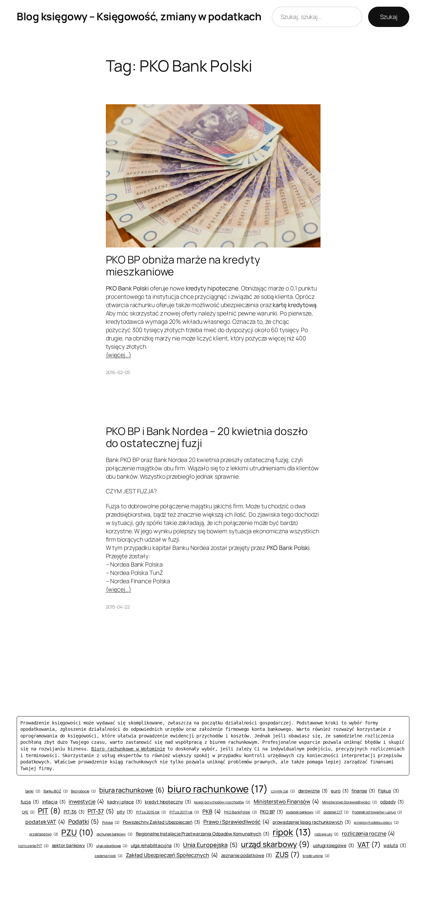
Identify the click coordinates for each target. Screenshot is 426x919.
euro (339, 791)
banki (33, 791)
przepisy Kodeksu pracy (376, 822)
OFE (28, 812)
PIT (49, 811)
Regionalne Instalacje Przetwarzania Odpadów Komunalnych (203, 834)
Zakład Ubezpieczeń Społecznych (172, 855)
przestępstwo (44, 834)
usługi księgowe (333, 845)
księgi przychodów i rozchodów (222, 802)
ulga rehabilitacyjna (155, 845)
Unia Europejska (210, 845)
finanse (363, 791)
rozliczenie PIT (33, 845)
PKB (211, 811)
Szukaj (388, 17)
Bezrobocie (83, 791)
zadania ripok (108, 855)
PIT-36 (74, 812)
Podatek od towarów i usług (377, 812)
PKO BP (271, 812)
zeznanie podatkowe (246, 855)
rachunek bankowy (115, 834)
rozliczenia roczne (368, 833)
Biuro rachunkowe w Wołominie (128, 748)
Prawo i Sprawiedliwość (236, 821)
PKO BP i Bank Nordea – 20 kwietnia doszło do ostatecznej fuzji (207, 437)
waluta (394, 845)
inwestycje (86, 801)
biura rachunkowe (131, 789)
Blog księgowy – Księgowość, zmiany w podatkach (139, 16)
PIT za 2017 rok (184, 812)
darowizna (313, 791)
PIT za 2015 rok (151, 812)
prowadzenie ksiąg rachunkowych (312, 822)
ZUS (287, 854)
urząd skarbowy (275, 844)
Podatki (83, 821)
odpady (392, 802)
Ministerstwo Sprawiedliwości (349, 802)
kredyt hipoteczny (168, 802)
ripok (292, 832)
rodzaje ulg (327, 834)
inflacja (54, 802)
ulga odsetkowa (112, 845)
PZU (77, 832)
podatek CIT (336, 812)
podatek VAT (45, 821)
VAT (368, 844)
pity (125, 812)
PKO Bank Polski (240, 812)
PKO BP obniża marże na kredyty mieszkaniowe (183, 265)
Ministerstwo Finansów (286, 801)
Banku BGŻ (56, 791)
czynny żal (283, 791)
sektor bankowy (72, 845)
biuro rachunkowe (217, 788)
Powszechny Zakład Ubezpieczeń (162, 822)
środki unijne (316, 855)
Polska (111, 822)
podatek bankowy (303, 812)
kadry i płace (124, 802)
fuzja (30, 802)
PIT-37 (101, 811)
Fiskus (388, 791)
